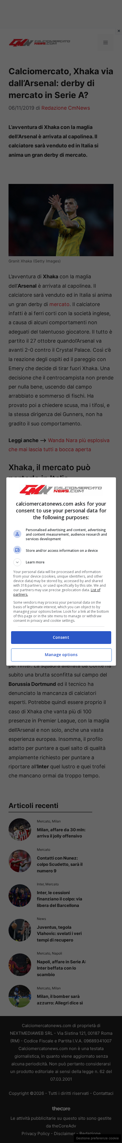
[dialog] (61, 571)
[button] (61, 562)
